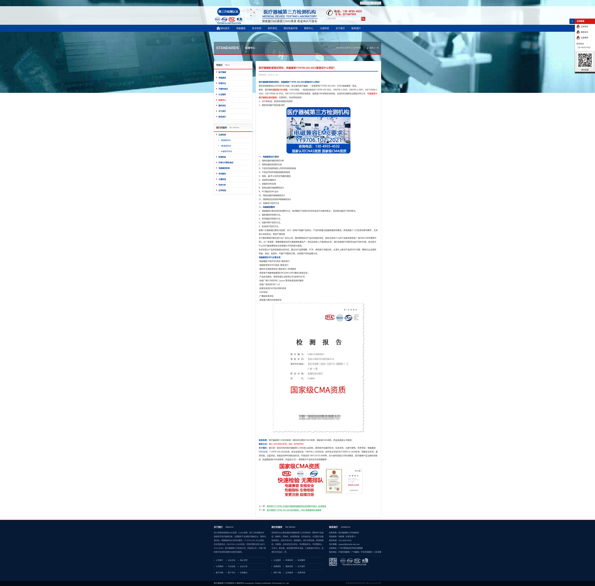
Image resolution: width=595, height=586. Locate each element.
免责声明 (301, 573)
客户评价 (231, 573)
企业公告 (243, 566)
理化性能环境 (291, 28)
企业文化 (231, 560)
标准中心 (348, 48)
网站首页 (225, 28)
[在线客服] (572, 21)
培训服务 (222, 174)
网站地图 (357, 583)
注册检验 (324, 28)
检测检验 (222, 157)
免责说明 (349, 583)
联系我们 (356, 28)
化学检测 (222, 190)
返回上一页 (374, 48)
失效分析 (222, 185)
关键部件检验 (226, 151)
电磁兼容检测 (224, 168)
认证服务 (222, 94)
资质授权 (277, 566)
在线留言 (243, 573)
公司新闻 (219, 566)
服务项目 (222, 106)
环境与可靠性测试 (225, 163)
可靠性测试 (223, 89)
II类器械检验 (226, 146)
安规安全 (222, 83)
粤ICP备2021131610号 (371, 583)
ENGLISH (367, 3)
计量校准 (222, 179)
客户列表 (219, 573)
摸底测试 (584, 32)
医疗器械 (222, 72)
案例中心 (308, 28)
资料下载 (277, 573)
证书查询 (289, 573)
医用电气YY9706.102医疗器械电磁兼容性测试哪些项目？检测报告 (296, 506)
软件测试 (272, 28)
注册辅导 (584, 38)
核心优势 (243, 560)
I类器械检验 (226, 140)
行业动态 (231, 566)
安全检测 (256, 28)
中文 (378, 3)
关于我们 (340, 28)
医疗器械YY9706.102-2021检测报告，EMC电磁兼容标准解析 (294, 510)
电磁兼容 (240, 28)
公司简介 (219, 560)
